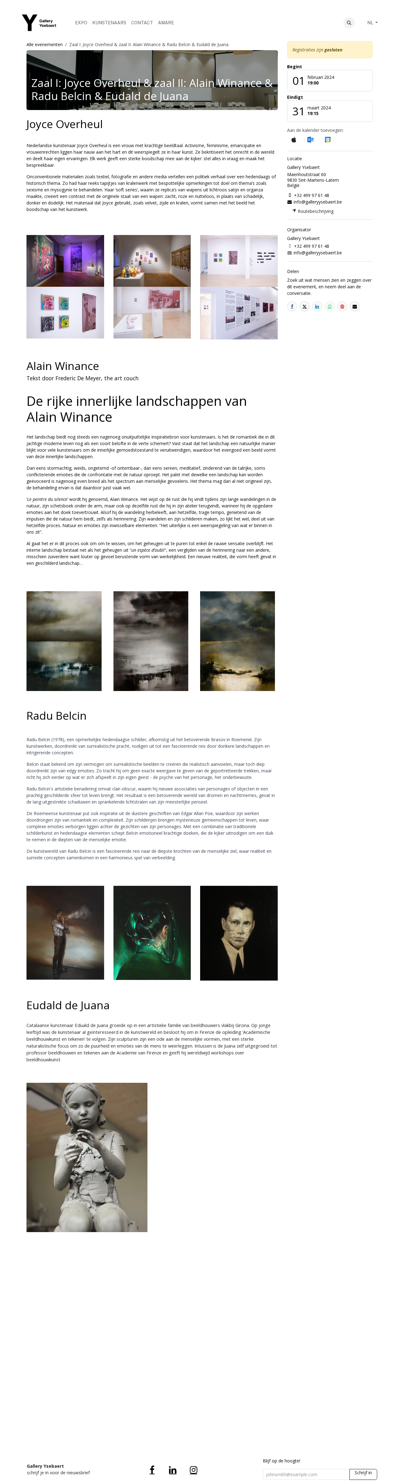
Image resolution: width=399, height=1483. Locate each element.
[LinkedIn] (317, 306)
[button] (349, 22)
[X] (305, 306)
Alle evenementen (44, 44)
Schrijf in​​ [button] (363, 1473)
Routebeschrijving (315, 211)
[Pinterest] (342, 306)
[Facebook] (292, 306)
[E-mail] (355, 306)
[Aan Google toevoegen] (327, 139)
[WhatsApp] (330, 306)
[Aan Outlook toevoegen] (310, 139)
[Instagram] (193, 1470)
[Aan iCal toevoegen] (293, 140)
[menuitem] (81, 23)
